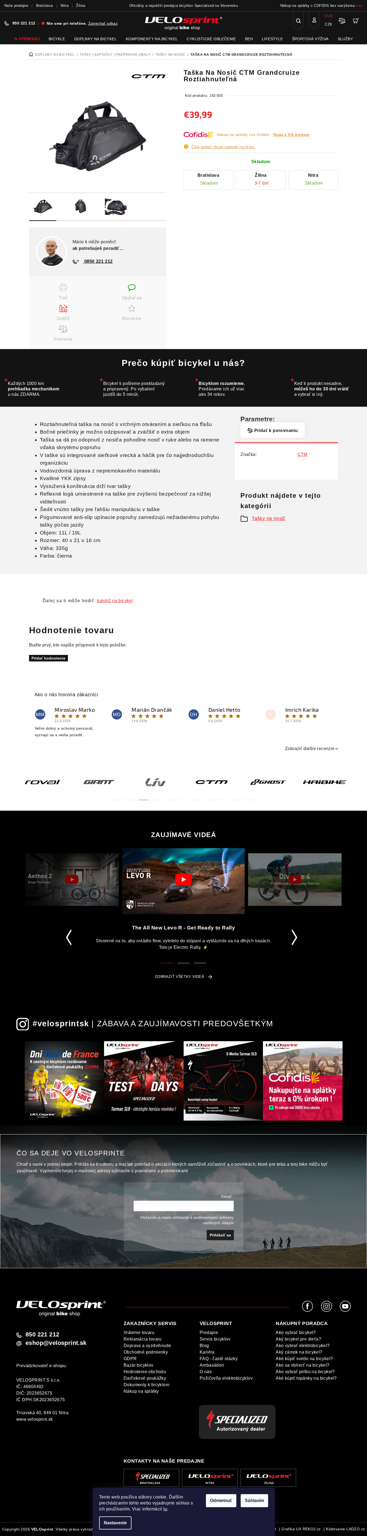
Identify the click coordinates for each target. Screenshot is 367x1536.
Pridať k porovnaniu (276, 430)
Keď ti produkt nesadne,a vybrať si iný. (321, 389)
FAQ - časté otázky (219, 1358)
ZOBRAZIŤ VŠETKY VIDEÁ (179, 976)
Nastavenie (115, 1523)
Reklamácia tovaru (143, 1339)
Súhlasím (254, 1500)
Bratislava (44, 6)
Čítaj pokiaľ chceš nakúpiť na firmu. (223, 147)
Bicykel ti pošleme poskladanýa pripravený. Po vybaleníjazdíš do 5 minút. (134, 389)
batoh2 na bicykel (115, 600)
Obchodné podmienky (146, 1352)
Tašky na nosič (269, 518)
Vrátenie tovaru (139, 1332)
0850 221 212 (98, 261)
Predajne (209, 1332)
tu (165, 1509)
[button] (117, 796)
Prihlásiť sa (220, 1235)
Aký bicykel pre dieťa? (298, 1339)
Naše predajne (16, 6)
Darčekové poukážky (145, 1378)
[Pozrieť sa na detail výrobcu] (148, 76)
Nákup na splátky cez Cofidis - (263, 134)
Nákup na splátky (141, 1391)
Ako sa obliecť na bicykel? (302, 1365)
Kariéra (207, 1352)
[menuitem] (27, 39)
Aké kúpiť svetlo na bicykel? (304, 1358)
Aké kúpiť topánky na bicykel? (306, 1378)
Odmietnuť (221, 1500)
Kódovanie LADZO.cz (345, 1529)
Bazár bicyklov (138, 1365)
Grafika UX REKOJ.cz (301, 1529)
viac (359, 6)
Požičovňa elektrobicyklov (226, 1378)
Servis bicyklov (215, 1339)
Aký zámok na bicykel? (299, 1352)
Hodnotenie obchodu (145, 1371)
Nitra (64, 6)
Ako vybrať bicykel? (296, 1332)
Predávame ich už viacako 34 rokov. (222, 389)
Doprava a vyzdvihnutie (147, 1345)
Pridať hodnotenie (48, 658)
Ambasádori (212, 1365)
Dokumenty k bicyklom (146, 1384)
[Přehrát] (72, 879)
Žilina (80, 6)
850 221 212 (23, 23)
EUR (329, 16)
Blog (204, 1345)
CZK (328, 24)
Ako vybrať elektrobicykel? (303, 1345)
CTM (302, 454)
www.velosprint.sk (34, 1419)
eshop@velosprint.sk (56, 1343)
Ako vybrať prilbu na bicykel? (305, 1371)
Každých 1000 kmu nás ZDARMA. (33, 389)
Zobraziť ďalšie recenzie (310, 748)
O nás (206, 1371)
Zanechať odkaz (103, 23)
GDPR (130, 1358)
